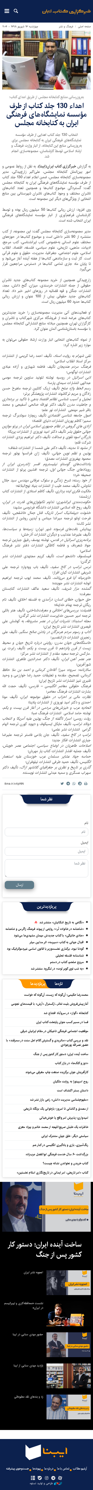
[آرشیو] (33, 1478)
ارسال (19, 885)
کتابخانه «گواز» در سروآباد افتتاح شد (66, 1013)
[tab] (58, 983)
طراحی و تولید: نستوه (41, 1483)
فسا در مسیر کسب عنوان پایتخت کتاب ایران (62, 1022)
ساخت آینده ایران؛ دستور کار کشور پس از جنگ (60, 1054)
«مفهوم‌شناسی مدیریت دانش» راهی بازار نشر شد (59, 1099)
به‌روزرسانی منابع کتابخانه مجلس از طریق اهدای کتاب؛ (46, 97)
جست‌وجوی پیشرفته (17, 1469)
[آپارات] (60, 1478)
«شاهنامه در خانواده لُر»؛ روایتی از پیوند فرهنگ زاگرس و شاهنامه (44, 928)
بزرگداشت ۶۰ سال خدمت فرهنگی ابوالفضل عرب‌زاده (57, 1154)
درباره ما (48, 1469)
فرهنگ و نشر (66, 26)
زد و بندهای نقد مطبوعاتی (28, 1396)
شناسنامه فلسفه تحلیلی (70, 955)
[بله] (39, 1478)
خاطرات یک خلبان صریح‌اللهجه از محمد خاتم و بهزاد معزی (53, 1127)
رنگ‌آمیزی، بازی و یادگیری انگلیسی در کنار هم (60, 1145)
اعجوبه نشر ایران (33, 1272)
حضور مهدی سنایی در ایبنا (28, 1334)
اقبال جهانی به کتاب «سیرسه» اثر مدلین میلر (56, 942)
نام (86, 823)
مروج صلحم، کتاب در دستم (67, 962)
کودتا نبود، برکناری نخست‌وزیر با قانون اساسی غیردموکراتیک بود (45, 948)
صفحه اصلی (84, 26)
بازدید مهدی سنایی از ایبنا (28, 1365)
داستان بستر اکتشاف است (72, 1090)
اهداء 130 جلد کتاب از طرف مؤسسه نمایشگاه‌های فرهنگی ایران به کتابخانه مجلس (46, 114)
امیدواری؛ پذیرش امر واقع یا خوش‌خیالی (63, 1117)
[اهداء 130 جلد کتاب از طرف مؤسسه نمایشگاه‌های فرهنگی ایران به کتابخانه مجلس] (46, 60)
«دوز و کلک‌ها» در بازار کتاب (71, 1063)
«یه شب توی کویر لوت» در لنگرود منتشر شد (57, 968)
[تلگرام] (53, 1478)
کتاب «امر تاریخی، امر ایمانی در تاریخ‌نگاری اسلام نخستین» (52, 1172)
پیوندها (37, 1469)
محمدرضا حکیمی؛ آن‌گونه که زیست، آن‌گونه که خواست (56, 994)
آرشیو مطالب (80, 1469)
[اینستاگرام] (46, 1478)
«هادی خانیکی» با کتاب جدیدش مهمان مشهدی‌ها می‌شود (49, 935)
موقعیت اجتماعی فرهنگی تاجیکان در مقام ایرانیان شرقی (54, 1031)
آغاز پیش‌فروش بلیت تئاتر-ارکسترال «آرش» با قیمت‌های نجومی (49, 1003)
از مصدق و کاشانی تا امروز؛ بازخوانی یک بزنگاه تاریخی (55, 1108)
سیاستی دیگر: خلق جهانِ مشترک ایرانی (64, 1136)
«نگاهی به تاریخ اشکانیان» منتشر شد (61, 922)
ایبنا (66, 14)
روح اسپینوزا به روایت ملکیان (70, 1081)
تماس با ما (63, 1469)
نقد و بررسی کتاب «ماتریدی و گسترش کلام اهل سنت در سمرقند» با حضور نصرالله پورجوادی (47, 1042)
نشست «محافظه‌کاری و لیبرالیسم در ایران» (23, 1305)
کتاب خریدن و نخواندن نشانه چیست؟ (65, 1163)
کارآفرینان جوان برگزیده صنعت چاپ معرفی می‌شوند (56, 1072)
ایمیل (84, 842)
